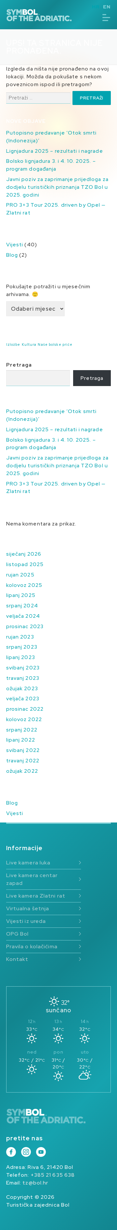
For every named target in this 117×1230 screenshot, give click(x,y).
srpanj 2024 (22, 605)
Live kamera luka (28, 862)
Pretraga (19, 364)
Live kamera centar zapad (32, 879)
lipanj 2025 (20, 595)
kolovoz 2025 (24, 585)
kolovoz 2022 (24, 719)
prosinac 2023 (25, 626)
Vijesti (14, 244)
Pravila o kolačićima (32, 946)
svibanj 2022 (23, 750)
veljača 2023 (22, 698)
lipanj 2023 (20, 657)
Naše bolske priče (55, 344)
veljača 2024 (23, 616)
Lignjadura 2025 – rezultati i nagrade (54, 151)
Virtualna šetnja (27, 908)
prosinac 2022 (25, 709)
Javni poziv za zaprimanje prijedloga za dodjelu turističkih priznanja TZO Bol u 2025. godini (57, 187)
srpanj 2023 (21, 646)
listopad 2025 (25, 564)
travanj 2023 (22, 678)
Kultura (29, 344)
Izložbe (13, 344)
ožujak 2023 (22, 688)
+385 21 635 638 (53, 1175)
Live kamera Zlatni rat (35, 895)
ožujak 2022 (22, 771)
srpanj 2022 (21, 729)
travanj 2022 (22, 760)
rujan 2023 (20, 636)
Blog (12, 255)
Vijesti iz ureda (26, 921)
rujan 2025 (20, 574)
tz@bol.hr (35, 1182)
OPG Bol (17, 933)
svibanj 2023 (23, 667)
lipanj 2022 (20, 739)
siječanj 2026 (23, 553)
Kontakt (17, 959)
